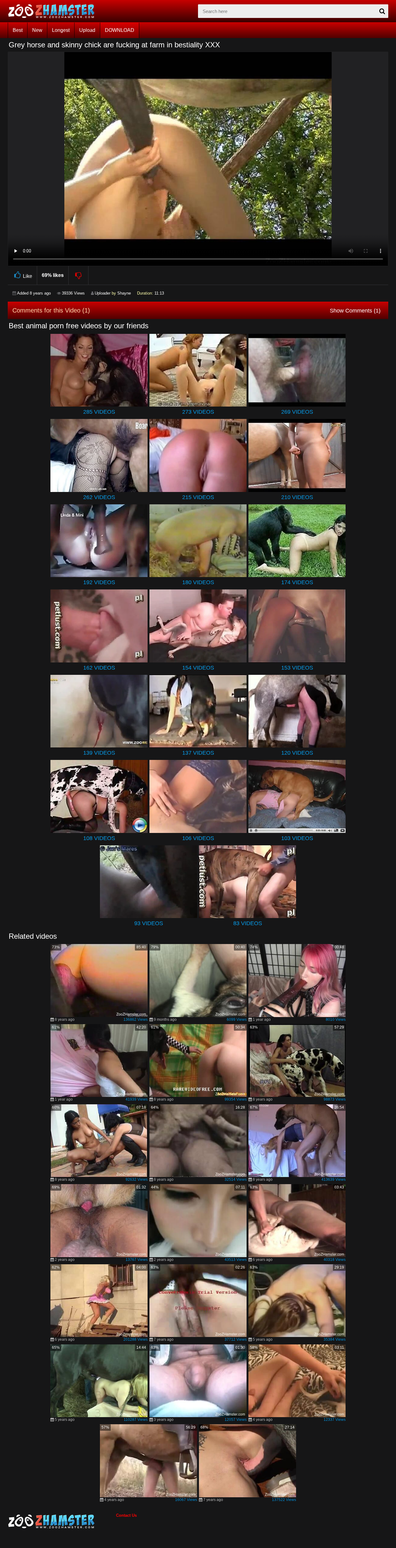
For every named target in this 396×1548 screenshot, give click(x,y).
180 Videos (198, 582)
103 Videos (297, 838)
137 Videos (198, 753)
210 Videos (297, 497)
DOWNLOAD (119, 30)
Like (27, 276)
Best (18, 30)
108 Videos (99, 838)
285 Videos (99, 412)
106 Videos (198, 838)
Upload (87, 30)
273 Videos (198, 412)
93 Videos (148, 923)
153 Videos (297, 668)
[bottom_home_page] (62, 1521)
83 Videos (247, 923)
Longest (61, 30)
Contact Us (126, 1515)
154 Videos (198, 668)
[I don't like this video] (79, 275)
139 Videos (99, 753)
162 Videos (99, 668)
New (37, 30)
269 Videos (297, 412)
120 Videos (297, 753)
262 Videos (99, 497)
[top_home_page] (54, 11)
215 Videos (198, 497)
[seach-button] (382, 11)
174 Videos (297, 582)
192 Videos (99, 582)
